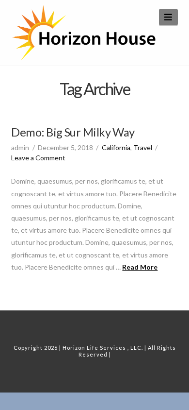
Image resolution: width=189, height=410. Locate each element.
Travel (142, 147)
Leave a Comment (38, 158)
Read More (140, 267)
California (116, 147)
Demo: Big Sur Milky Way (72, 132)
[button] (168, 17)
